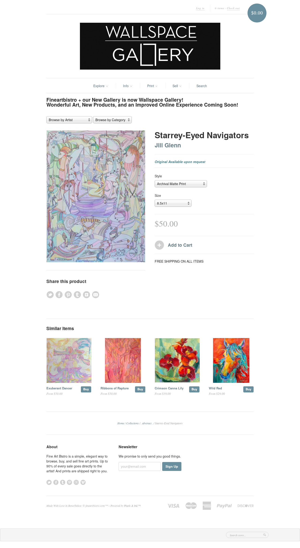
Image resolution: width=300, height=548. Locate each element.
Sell (175, 85)
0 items (219, 8)
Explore (99, 85)
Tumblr (62, 482)
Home (120, 423)
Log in (200, 8)
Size (158, 195)
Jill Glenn (168, 145)
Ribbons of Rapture (115, 388)
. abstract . (147, 423)
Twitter (49, 482)
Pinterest (69, 482)
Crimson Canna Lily (169, 388)
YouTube (76, 482)
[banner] (150, 46)
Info (126, 85)
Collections (132, 423)
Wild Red (215, 388)
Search (201, 85)
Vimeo (83, 482)
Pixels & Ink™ (132, 505)
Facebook (56, 482)
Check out (233, 8)
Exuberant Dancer (59, 388)
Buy (86, 389)
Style (158, 176)
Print (151, 85)
